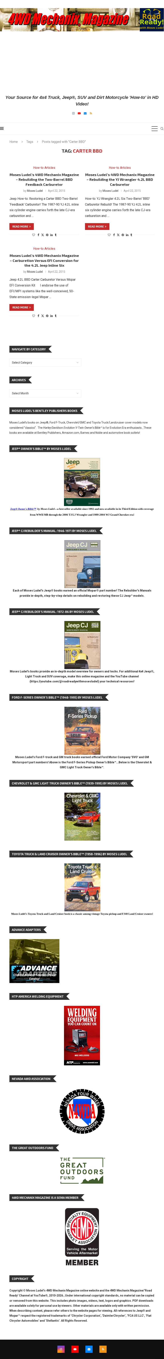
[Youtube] (79, 113)
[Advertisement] (82, 63)
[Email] (85, 113)
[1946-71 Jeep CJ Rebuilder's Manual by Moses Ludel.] (82, 543)
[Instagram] (73, 113)
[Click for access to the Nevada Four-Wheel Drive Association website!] (82, 1091)
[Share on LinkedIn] (51, 235)
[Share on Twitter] (42, 235)
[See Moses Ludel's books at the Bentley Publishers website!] (82, 710)
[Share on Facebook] (38, 235)
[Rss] (91, 113)
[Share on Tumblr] (55, 235)
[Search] (162, 128)
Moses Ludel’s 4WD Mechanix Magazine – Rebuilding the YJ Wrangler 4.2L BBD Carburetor (120, 179)
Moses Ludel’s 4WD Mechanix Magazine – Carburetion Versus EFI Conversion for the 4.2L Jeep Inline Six (44, 260)
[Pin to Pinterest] (47, 235)
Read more (20, 226)
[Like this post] (33, 235)
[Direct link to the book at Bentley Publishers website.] (82, 461)
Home (13, 142)
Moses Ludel (35, 190)
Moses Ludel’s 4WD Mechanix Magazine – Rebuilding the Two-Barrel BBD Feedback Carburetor (44, 179)
